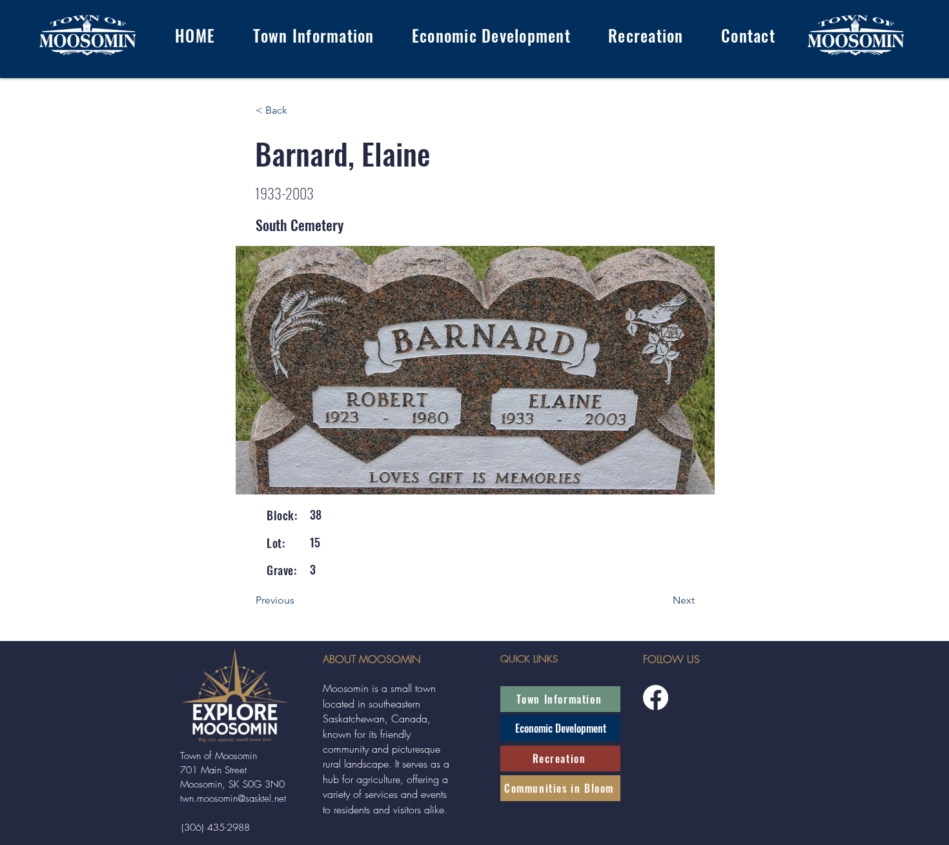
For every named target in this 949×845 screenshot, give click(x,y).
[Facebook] (655, 697)
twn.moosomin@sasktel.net (233, 798)
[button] (313, 35)
